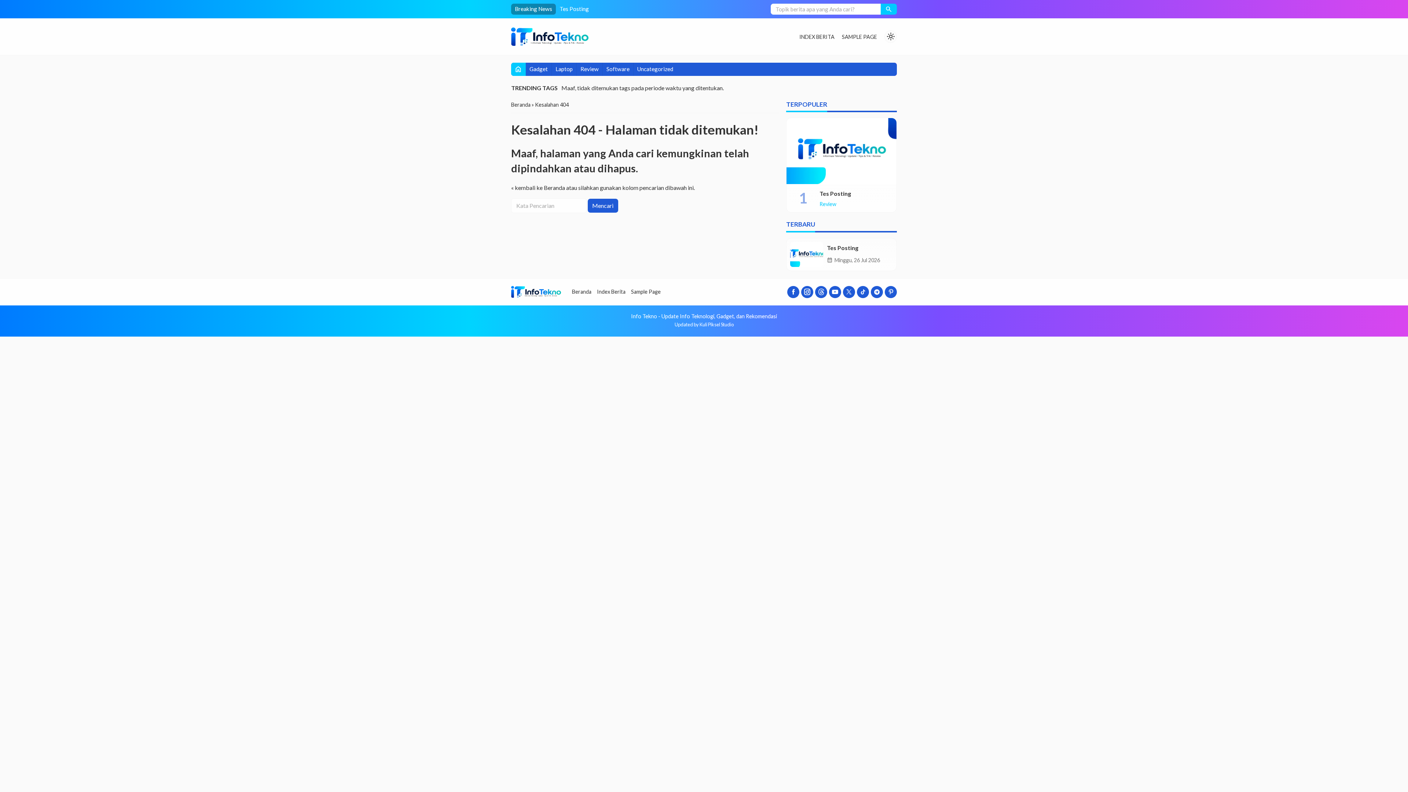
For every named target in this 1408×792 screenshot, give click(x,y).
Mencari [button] (602, 205)
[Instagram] (807, 292)
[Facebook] (793, 292)
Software (618, 69)
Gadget (538, 69)
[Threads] (821, 292)
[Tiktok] (863, 292)
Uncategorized (655, 69)
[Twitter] (849, 292)
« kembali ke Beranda (538, 187)
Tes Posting (574, 9)
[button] (889, 9)
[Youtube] (835, 292)
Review (589, 69)
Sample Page (859, 37)
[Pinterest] (891, 292)
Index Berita (817, 37)
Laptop (564, 69)
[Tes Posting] (841, 151)
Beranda (581, 292)
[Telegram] (877, 292)
